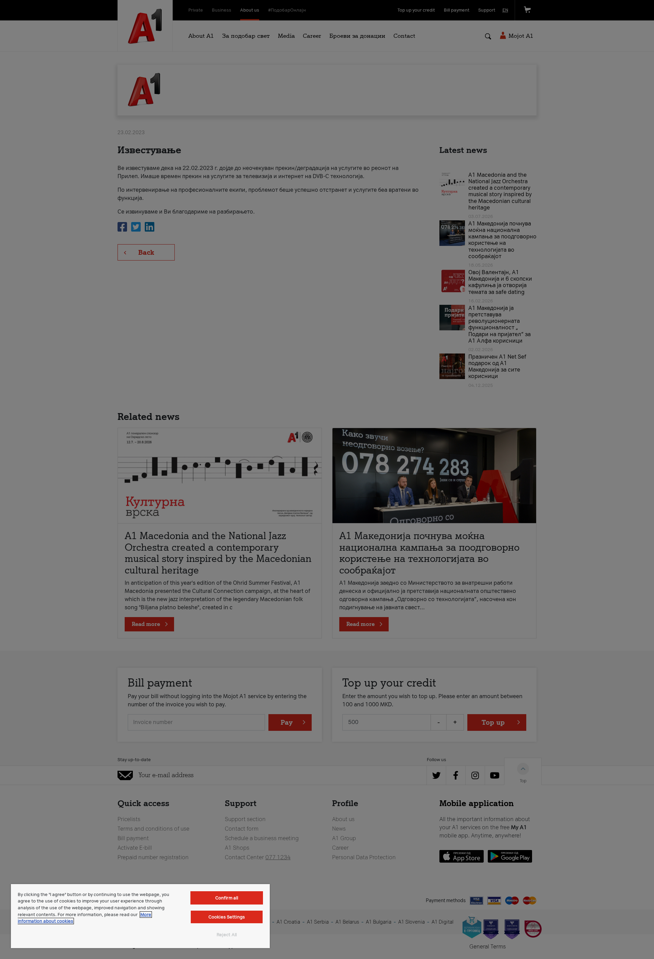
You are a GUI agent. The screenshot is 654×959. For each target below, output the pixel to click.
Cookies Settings (226, 916)
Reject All (227, 934)
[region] (140, 916)
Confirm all (226, 897)
